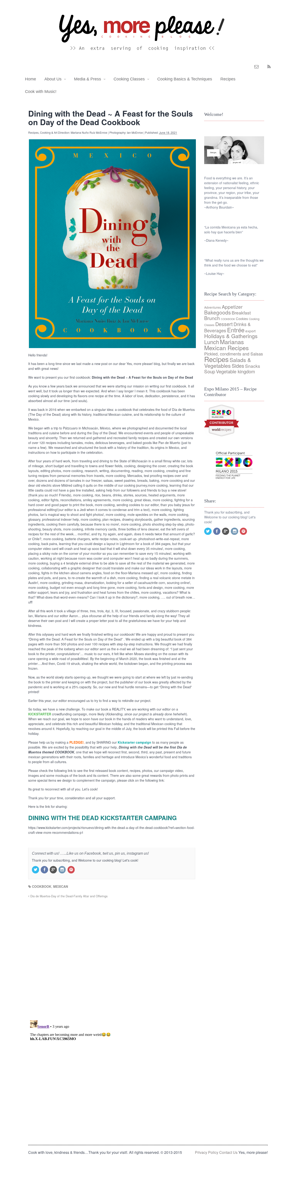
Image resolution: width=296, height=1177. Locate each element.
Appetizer (232, 306)
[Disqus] (111, 957)
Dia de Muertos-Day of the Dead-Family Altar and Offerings (68, 896)
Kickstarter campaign (134, 742)
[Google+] (54, 869)
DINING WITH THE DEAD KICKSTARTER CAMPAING (102, 817)
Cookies (242, 318)
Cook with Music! (40, 91)
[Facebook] (45, 869)
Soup (209, 371)
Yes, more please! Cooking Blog (42, 31)
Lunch (211, 342)
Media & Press (87, 79)
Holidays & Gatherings (231, 336)
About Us (53, 79)
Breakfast (241, 312)
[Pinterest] (71, 869)
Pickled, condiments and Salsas (233, 354)
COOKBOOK (41, 886)
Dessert (224, 323)
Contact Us (228, 1152)
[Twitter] (36, 869)
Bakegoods (217, 312)
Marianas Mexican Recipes (226, 344)
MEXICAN (60, 886)
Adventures (212, 307)
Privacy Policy (206, 1152)
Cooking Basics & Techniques (184, 79)
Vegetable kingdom (235, 371)
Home (30, 79)
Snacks (252, 366)
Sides (238, 365)
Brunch (212, 317)
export (250, 330)
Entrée (235, 330)
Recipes (227, 79)
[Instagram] (62, 869)
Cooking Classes (129, 79)
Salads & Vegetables (227, 362)
